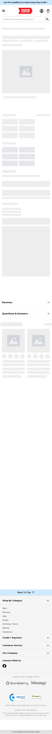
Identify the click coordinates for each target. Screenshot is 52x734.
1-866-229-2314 (31, 705)
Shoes (5, 620)
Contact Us (42, 705)
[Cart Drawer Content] (48, 11)
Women (6, 612)
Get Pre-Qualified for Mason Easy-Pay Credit (25, 2)
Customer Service (12, 645)
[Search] (47, 19)
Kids (4, 616)
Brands (6, 628)
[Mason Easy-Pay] (25, 11)
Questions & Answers (15, 313)
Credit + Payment (12, 638)
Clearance (7, 632)
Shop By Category (12, 600)
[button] (19, 697)
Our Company (10, 653)
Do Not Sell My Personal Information (26, 732)
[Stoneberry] (17, 683)
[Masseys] (38, 683)
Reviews (7, 302)
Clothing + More (10, 624)
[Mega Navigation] (3, 11)
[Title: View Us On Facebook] (4, 666)
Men (5, 608)
